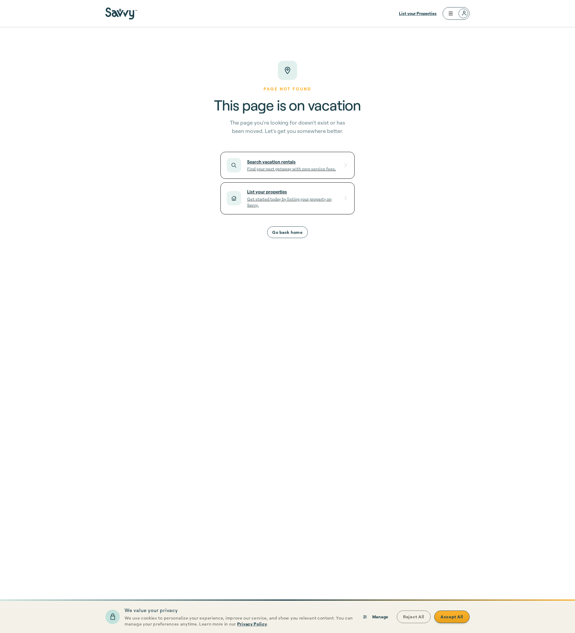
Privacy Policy (252, 623)
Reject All (413, 616)
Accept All (452, 616)
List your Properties (418, 13)
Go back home (287, 232)
